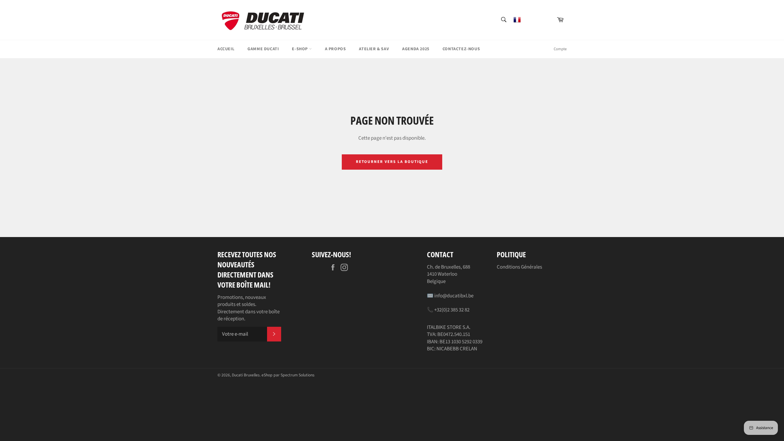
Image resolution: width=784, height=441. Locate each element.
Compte (560, 49)
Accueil (225, 49)
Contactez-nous (461, 49)
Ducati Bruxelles (246, 375)
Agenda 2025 (415, 49)
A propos (335, 49)
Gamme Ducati (263, 49)
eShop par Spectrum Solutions (288, 375)
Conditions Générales (519, 267)
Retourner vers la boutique (392, 161)
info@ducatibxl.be (453, 296)
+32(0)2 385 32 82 (451, 310)
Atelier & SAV (374, 49)
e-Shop (300, 49)
